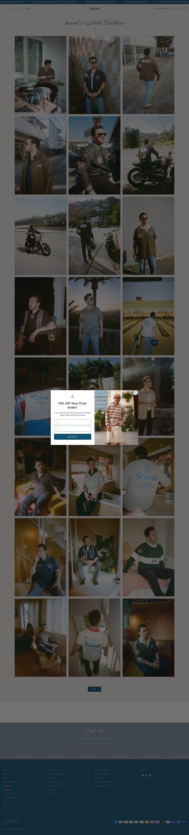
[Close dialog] (135, 393)
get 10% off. (73, 437)
